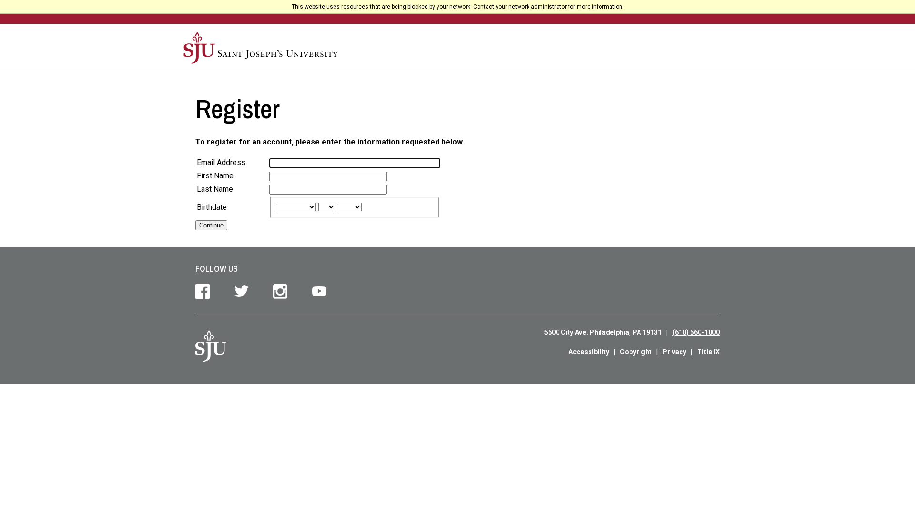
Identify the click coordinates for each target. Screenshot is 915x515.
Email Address (221, 162)
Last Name (215, 189)
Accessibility (589, 352)
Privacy (674, 352)
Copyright (635, 352)
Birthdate (212, 207)
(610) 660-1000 (696, 332)
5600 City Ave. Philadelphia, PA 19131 (602, 332)
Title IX (708, 352)
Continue (211, 225)
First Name (215, 175)
